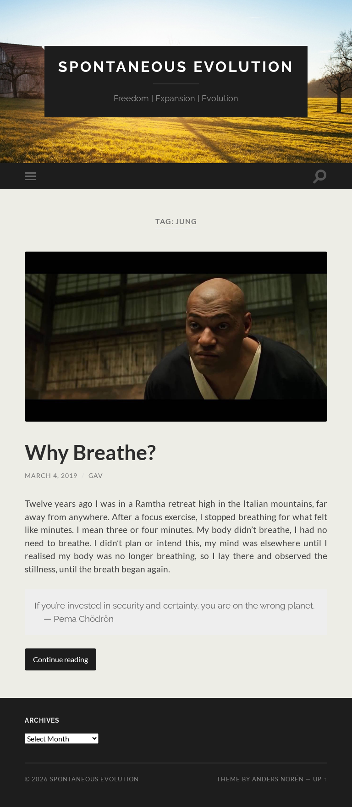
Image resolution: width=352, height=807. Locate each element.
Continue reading (60, 659)
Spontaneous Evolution (176, 66)
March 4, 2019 (51, 475)
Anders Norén (278, 779)
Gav (95, 475)
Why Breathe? (90, 452)
